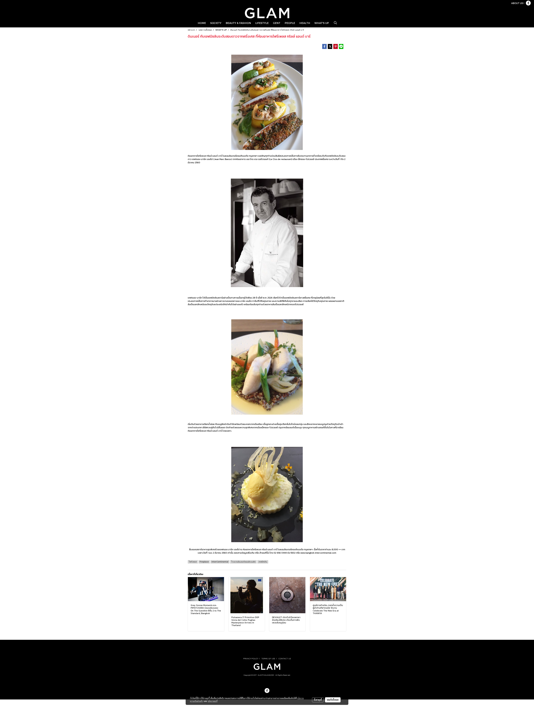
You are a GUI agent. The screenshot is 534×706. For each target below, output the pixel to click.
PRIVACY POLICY (250, 658)
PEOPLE (290, 22)
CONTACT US (284, 658)
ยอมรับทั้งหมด (333, 699)
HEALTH (304, 22)
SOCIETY (215, 22)
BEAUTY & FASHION (238, 22)
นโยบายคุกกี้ (212, 701)
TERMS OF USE (268, 658)
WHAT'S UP (321, 22)
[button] (335, 22)
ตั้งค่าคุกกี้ (318, 699)
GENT (276, 22)
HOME (202, 22)
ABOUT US (517, 3)
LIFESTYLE (262, 22)
